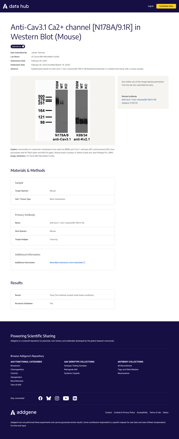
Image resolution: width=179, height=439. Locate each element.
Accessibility (142, 412)
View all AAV (16, 385)
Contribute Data (166, 6)
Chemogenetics (17, 369)
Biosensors (15, 366)
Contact (108, 412)
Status (165, 412)
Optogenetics (16, 377)
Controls (14, 373)
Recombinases (17, 381)
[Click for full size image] (62, 110)
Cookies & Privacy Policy (124, 412)
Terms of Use (155, 412)
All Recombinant (125, 366)
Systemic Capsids (72, 373)
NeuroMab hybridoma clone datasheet (67, 262)
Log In (150, 6)
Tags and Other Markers (128, 369)
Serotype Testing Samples (75, 366)
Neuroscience (123, 373)
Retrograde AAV (71, 369)
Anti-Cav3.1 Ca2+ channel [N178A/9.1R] (139, 100)
